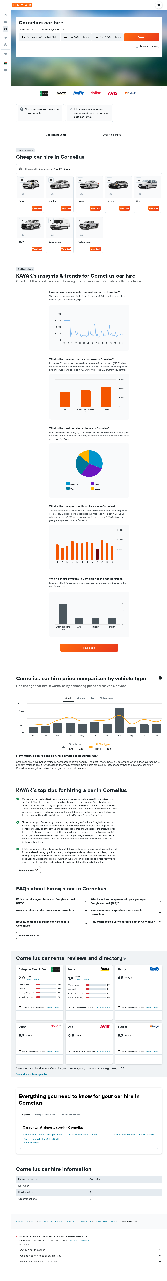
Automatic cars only (149, 46)
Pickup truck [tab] (106, 698)
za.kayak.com (22, 1221)
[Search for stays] (5, 22)
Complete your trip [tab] (45, 1114)
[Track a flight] (5, 45)
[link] (89, 648)
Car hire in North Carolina (106, 1221)
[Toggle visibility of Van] (70, 488)
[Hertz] (105, 969)
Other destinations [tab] (70, 1114)
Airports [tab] (25, 1114)
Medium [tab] (81, 698)
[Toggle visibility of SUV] (95, 484)
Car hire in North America (50, 1221)
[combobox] (28, 29)
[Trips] (5, 54)
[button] (5, 5)
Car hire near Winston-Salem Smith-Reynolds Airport (41, 1141)
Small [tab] (68, 698)
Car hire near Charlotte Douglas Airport (43, 1134)
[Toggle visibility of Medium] (72, 484)
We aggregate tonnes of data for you (40, 1255)
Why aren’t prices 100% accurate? (38, 1261)
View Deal (37, 208)
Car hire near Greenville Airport (83, 1134)
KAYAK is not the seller (32, 1249)
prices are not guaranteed (81, 1240)
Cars (33, 1221)
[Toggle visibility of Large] (95, 488)
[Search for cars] (5, 28)
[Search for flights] (5, 15)
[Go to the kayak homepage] (22, 5)
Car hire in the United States (78, 1221)
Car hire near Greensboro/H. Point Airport (133, 1134)
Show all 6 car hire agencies (31, 1074)
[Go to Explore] (5, 38)
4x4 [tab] (92, 698)
